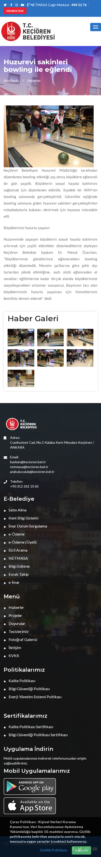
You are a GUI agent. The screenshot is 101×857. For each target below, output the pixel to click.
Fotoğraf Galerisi (22, 639)
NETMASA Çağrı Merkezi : (58, 5)
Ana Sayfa (11, 80)
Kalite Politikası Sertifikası (30, 726)
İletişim (14, 647)
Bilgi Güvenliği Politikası (29, 688)
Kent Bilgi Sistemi (23, 518)
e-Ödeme (16, 534)
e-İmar (14, 582)
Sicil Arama (17, 550)
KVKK (13, 655)
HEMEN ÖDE (15, 11)
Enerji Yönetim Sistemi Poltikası (35, 696)
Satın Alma (17, 510)
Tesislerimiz (18, 631)
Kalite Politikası (21, 680)
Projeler (15, 615)
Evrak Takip (18, 574)
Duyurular (16, 623)
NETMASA (18, 558)
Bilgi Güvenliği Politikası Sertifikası (38, 734)
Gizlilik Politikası (53, 850)
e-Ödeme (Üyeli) (22, 542)
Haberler (34, 80)
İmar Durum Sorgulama (27, 526)
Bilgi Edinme (19, 566)
